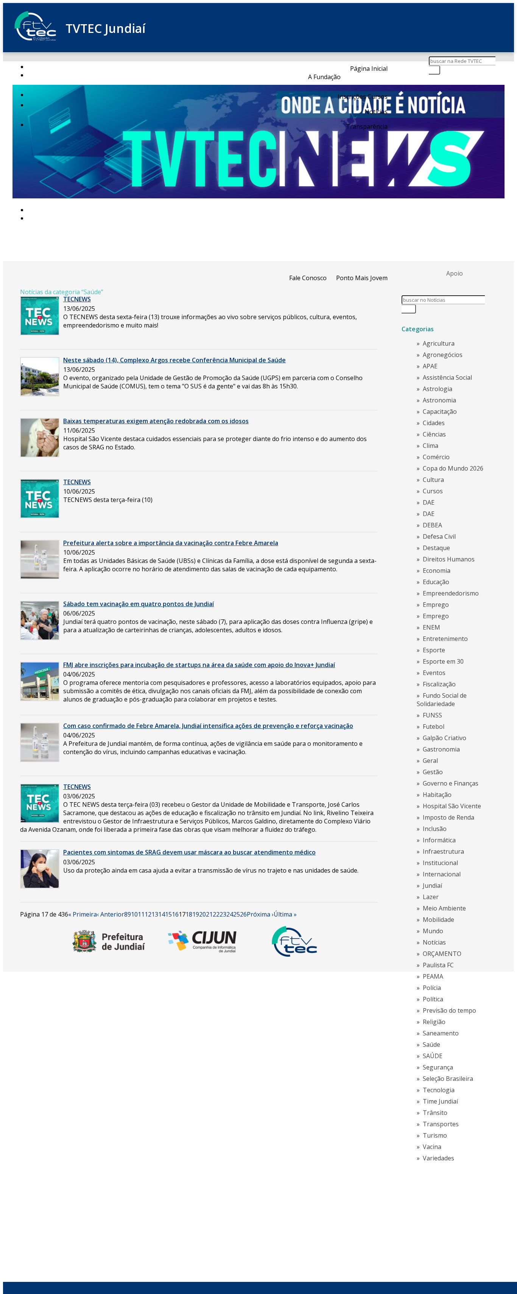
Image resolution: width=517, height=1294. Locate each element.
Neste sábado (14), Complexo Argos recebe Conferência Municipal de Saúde (174, 360)
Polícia (432, 988)
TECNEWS (77, 299)
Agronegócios (442, 355)
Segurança (438, 1067)
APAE (430, 366)
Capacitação (440, 411)
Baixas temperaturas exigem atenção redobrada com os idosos (156, 421)
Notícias (376, 112)
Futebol (433, 726)
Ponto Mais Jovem (362, 278)
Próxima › (260, 914)
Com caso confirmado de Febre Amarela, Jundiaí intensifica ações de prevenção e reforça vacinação (208, 726)
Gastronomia (441, 749)
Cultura (433, 480)
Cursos (433, 491)
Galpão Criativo (444, 738)
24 (229, 914)
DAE (428, 502)
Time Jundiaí (440, 1101)
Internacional (442, 874)
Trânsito (435, 1112)
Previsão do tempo (449, 1010)
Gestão (433, 772)
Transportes (441, 1124)
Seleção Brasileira (448, 1078)
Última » (285, 914)
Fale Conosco (308, 278)
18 (188, 914)
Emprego (436, 604)
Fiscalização (439, 684)
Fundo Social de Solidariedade (442, 699)
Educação (436, 582)
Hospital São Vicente (452, 806)
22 (216, 914)
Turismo (435, 1135)
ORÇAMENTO (442, 953)
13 (154, 914)
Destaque (436, 548)
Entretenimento (445, 639)
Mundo (433, 931)
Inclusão (435, 829)
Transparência (367, 126)
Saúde (431, 1044)
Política (433, 999)
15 (168, 914)
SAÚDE (432, 1056)
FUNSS (432, 715)
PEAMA (433, 976)
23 (223, 914)
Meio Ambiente (444, 908)
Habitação (437, 794)
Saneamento (441, 1033)
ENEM (431, 627)
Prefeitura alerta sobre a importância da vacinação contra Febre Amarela (170, 543)
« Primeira (82, 914)
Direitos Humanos (449, 559)
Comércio (436, 457)
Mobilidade (438, 919)
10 (134, 914)
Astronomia (439, 400)
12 (148, 914)
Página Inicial (369, 68)
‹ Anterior (110, 914)
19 (195, 914)
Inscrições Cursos (363, 96)
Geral (430, 760)
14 (161, 914)
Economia (436, 570)
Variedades (438, 1158)
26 (243, 914)
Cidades (434, 423)
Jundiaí (432, 885)
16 (175, 914)
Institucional (440, 863)
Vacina (432, 1147)
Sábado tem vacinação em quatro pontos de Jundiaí (138, 604)
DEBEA (432, 525)
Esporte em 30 (443, 661)
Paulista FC (438, 965)
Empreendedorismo (451, 593)
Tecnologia (439, 1090)
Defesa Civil (439, 536)
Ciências (434, 434)
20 (202, 914)
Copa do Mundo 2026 (453, 468)
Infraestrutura (443, 851)
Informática (439, 840)
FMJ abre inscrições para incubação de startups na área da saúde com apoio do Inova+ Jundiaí (199, 665)
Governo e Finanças (450, 783)
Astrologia (437, 389)
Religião (434, 1022)
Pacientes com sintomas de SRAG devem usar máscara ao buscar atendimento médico (189, 852)
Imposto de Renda (448, 817)
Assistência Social (447, 377)
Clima (430, 445)
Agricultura (439, 343)
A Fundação (324, 77)
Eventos (434, 673)
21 (209, 914)
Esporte (434, 650)
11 (141, 914)
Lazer (431, 897)
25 (236, 914)
